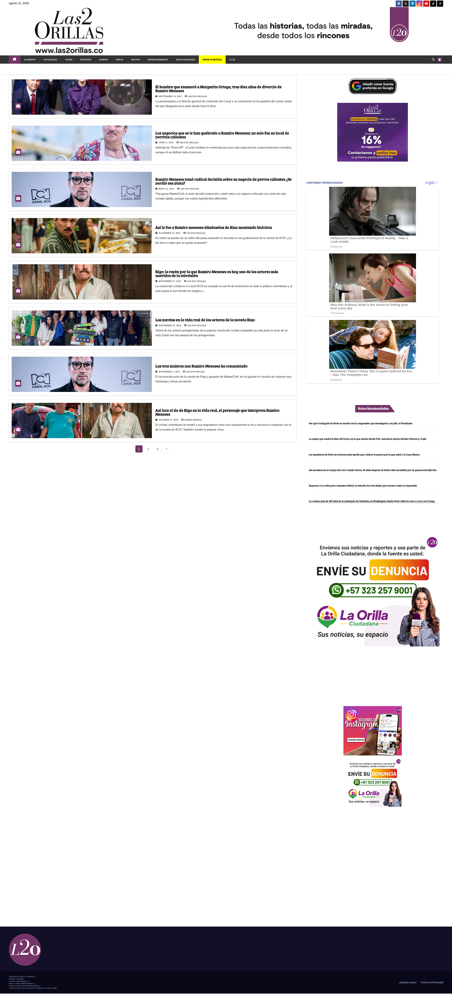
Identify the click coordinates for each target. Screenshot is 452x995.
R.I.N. (232, 59)
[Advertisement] (372, 674)
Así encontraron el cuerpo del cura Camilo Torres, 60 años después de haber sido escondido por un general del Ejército (372, 470)
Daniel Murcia (193, 419)
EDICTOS (135, 59)
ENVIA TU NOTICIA (212, 59)
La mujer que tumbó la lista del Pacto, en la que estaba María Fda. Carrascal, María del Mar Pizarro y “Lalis (367, 438)
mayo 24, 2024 (167, 188)
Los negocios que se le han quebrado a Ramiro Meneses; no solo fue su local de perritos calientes (222, 134)
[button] (433, 59)
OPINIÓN (103, 59)
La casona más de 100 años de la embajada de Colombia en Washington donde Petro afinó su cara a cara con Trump (372, 501)
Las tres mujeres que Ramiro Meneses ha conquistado (201, 365)
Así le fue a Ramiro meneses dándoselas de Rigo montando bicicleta (213, 227)
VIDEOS (119, 59)
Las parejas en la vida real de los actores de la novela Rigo (205, 319)
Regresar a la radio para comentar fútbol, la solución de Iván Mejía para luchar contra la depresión (363, 485)
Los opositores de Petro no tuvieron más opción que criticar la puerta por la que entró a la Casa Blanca (364, 454)
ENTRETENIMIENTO (158, 59)
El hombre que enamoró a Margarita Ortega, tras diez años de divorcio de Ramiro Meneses (218, 88)
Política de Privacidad (431, 982)
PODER (68, 59)
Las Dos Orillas (197, 96)
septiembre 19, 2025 (170, 96)
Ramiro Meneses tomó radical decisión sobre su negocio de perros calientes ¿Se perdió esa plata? (223, 181)
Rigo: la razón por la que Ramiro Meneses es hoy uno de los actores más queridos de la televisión (216, 273)
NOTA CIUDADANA (185, 59)
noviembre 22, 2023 (170, 325)
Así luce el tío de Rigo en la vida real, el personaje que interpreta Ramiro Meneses (217, 412)
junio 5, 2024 (166, 142)
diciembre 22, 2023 (170, 232)
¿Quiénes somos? (408, 982)
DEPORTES (85, 59)
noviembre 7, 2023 (169, 371)
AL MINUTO (30, 59)
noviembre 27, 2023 (170, 281)
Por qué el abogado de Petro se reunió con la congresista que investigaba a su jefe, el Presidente (360, 423)
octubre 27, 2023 (169, 419)
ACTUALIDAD (50, 59)
